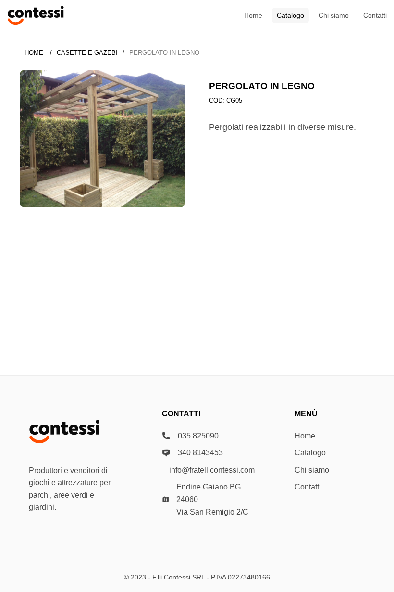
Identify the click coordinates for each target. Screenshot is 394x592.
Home (253, 15)
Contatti (375, 15)
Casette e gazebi (87, 52)
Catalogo (290, 15)
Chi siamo (334, 15)
